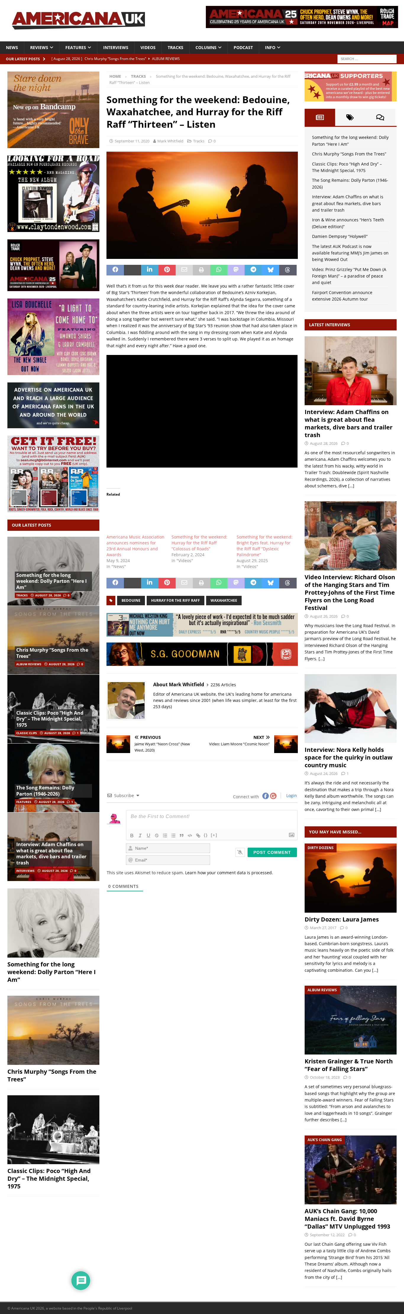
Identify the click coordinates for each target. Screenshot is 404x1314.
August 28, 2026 (48, 595)
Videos (148, 47)
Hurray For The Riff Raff (175, 600)
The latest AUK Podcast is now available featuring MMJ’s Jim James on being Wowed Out (350, 253)
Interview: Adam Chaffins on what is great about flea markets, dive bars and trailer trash (51, 853)
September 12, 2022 (327, 1234)
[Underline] (148, 835)
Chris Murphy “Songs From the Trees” (52, 653)
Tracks (175, 47)
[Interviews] (351, 370)
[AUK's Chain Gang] (351, 1169)
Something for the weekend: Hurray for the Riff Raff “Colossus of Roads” (199, 542)
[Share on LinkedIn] (149, 270)
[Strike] (157, 835)
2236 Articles (223, 684)
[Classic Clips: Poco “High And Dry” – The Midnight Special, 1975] (53, 1129)
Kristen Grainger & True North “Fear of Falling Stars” (349, 1065)
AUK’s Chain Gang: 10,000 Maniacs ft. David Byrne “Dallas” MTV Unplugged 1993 (347, 1218)
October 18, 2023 (325, 1077)
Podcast (243, 47)
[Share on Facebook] (115, 270)
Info (270, 47)
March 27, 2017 (323, 927)
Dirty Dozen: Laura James (342, 919)
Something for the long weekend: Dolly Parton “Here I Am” (51, 581)
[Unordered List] (173, 835)
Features (75, 47)
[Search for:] (367, 58)
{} (206, 835)
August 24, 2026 (323, 773)
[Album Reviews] (351, 1020)
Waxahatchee (224, 600)
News (12, 47)
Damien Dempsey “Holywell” (340, 236)
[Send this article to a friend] (184, 270)
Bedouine (131, 600)
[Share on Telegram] (253, 270)
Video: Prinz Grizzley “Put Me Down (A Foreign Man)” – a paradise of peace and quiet (349, 276)
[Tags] (350, 117)
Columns (205, 47)
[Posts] (320, 117)
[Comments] (380, 117)
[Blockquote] (181, 835)
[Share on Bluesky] (270, 270)
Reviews (39, 47)
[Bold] (132, 835)
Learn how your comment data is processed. (229, 872)
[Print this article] (201, 270)
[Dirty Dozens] (351, 877)
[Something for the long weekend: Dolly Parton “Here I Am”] (53, 923)
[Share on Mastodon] (236, 270)
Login (291, 795)
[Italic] (140, 835)
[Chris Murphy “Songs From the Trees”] (53, 640)
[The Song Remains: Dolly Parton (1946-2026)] (53, 777)
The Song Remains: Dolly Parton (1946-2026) (45, 790)
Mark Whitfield (170, 141)
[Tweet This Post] (132, 270)
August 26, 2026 (323, 616)
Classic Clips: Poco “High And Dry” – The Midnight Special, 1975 (49, 719)
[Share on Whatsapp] (218, 270)
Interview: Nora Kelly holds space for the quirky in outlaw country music (348, 757)
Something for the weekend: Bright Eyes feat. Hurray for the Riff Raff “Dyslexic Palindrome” (265, 545)
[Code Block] (190, 835)
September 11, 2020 (132, 141)
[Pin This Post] (167, 270)
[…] (351, 486)
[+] (214, 835)
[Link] (198, 835)
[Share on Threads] (287, 270)
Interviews (115, 47)
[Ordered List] (165, 835)
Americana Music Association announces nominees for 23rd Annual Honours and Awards (135, 545)
